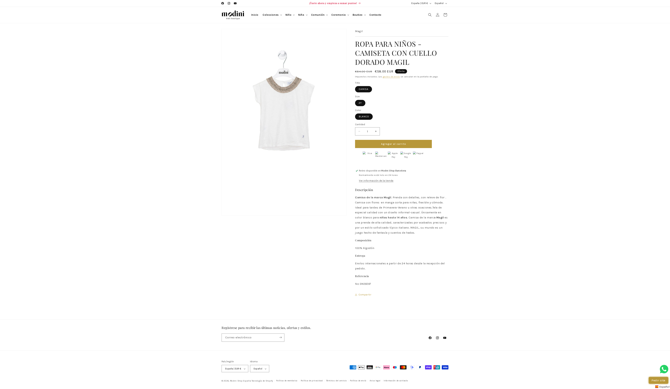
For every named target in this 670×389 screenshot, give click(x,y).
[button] (271, 15)
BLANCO (364, 116)
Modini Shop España (240, 381)
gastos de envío (391, 76)
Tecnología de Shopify (262, 381)
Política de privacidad (312, 381)
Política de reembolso (286, 381)
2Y (360, 102)
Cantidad (360, 124)
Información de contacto (396, 381)
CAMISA (363, 89)
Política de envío (358, 381)
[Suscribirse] (280, 337)
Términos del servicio (336, 381)
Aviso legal (375, 381)
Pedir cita (658, 380)
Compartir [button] (365, 294)
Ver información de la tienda (376, 180)
